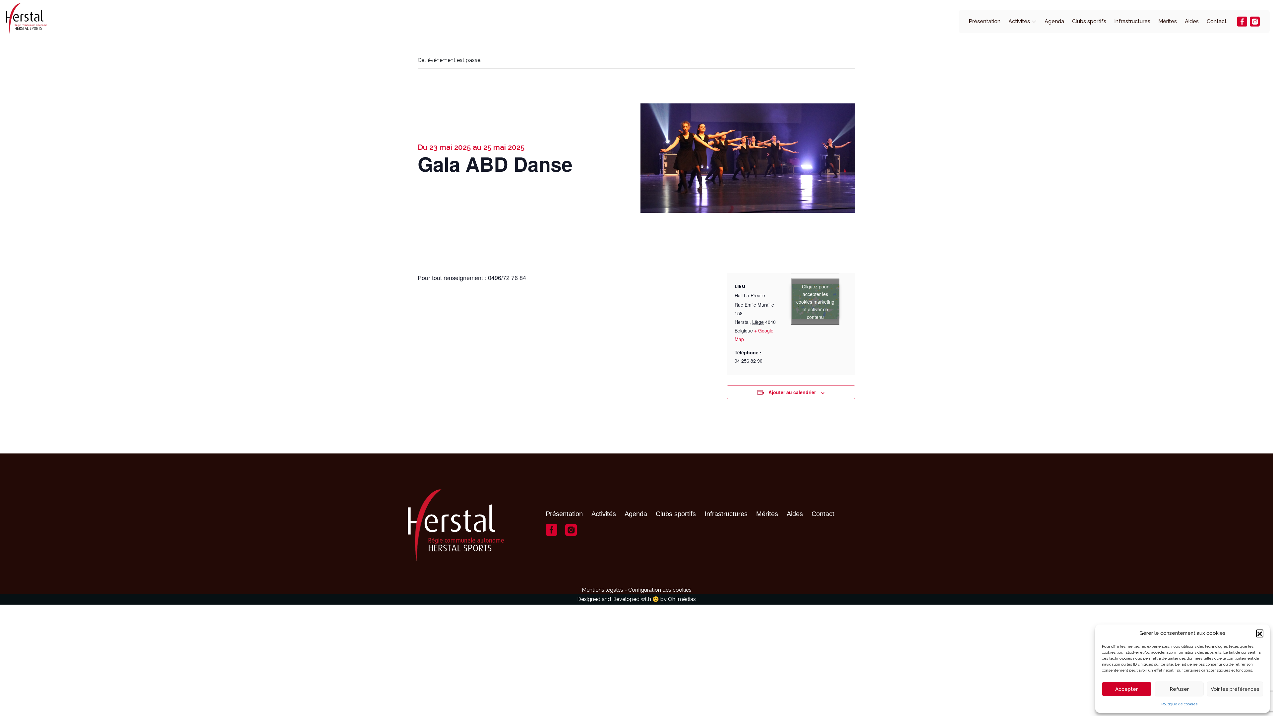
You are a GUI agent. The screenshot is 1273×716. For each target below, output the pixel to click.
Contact (1217, 21)
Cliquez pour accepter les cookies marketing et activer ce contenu (815, 301)
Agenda (1054, 21)
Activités (1019, 21)
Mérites (1167, 21)
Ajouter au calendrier (792, 392)
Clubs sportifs (1089, 21)
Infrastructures (1132, 21)
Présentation (984, 21)
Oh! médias (682, 599)
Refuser (1179, 689)
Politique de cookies (1179, 704)
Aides (1192, 21)
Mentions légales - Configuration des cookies (637, 590)
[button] (1259, 633)
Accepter (1126, 689)
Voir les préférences (1235, 689)
